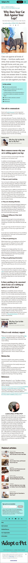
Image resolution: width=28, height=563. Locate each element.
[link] (19, 513)
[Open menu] (25, 2)
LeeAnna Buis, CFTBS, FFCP (11, 23)
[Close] (25, 554)
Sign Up (20, 1)
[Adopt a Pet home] (5, 2)
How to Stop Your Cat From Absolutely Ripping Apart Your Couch (17, 479)
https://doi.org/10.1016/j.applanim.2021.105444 (13, 388)
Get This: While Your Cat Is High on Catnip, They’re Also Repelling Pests (18, 487)
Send (20, 506)
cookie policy (11, 556)
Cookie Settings (13, 560)
